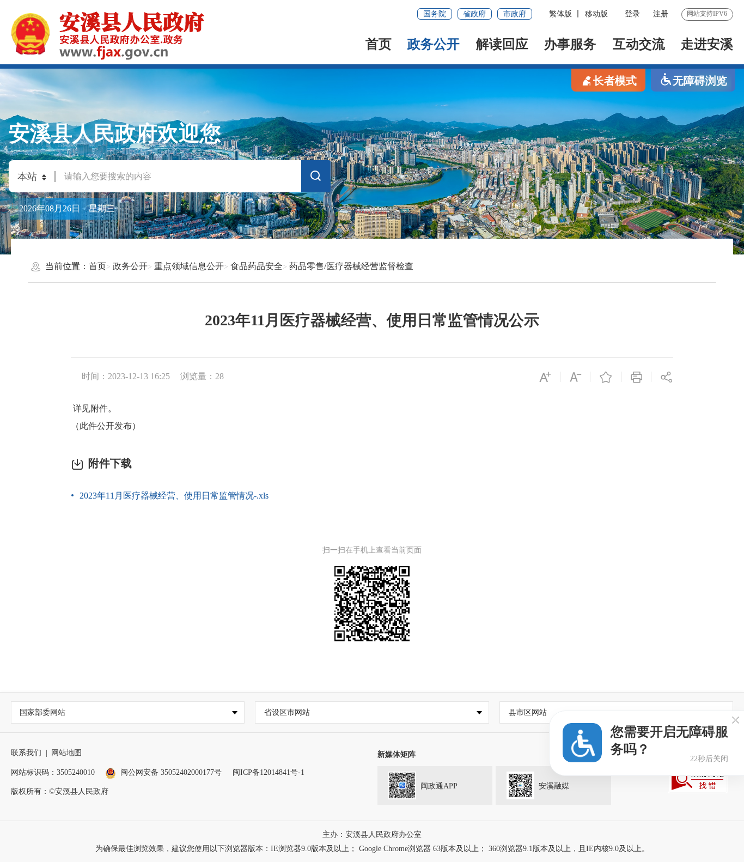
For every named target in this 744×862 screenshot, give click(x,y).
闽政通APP (439, 786)
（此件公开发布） (106, 425)
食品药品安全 (256, 266)
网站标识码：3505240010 (53, 772)
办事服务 (570, 44)
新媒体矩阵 (396, 754)
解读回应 (502, 44)
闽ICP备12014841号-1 (268, 772)
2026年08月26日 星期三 (67, 208)
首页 (378, 44)
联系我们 (26, 753)
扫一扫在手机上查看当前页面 (372, 550)
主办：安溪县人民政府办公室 (372, 834)
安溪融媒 (554, 786)
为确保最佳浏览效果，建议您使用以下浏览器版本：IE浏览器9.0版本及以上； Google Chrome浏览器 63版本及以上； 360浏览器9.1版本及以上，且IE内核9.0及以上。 (372, 849)
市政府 (514, 14)
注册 (660, 14)
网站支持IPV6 (707, 13)
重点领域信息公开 (189, 266)
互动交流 (639, 44)
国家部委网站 (42, 712)
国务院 (434, 14)
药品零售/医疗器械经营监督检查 (351, 266)
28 (219, 376)
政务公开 (433, 44)
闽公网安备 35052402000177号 (171, 772)
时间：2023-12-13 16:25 (126, 376)
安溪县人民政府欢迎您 (115, 133)
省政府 (474, 14)
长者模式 (615, 81)
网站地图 (66, 753)
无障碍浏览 (700, 81)
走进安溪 (707, 44)
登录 (632, 14)
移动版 (596, 14)
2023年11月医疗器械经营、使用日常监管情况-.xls (174, 495)
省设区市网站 (287, 712)
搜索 (315, 178)
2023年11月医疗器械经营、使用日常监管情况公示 (372, 320)
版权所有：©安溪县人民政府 (59, 791)
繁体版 (560, 14)
